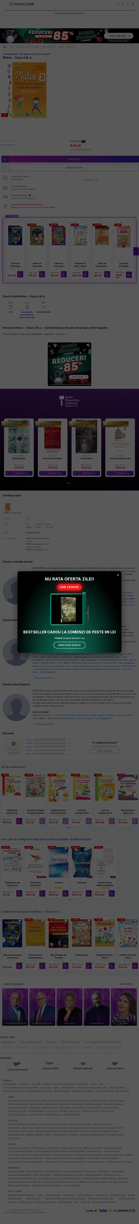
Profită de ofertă (69, 645)
